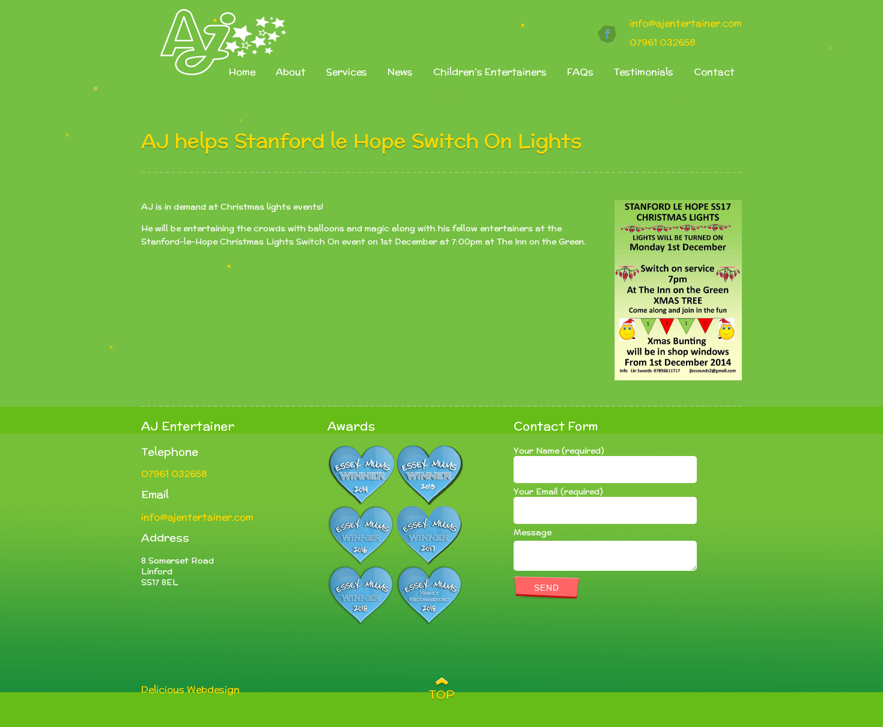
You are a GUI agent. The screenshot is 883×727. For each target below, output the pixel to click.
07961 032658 (662, 42)
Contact (714, 72)
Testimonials (643, 72)
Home (242, 72)
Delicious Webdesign (190, 689)
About (291, 72)
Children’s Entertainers (490, 72)
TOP (442, 694)
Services (346, 72)
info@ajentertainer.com (686, 23)
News (400, 72)
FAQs (580, 72)
